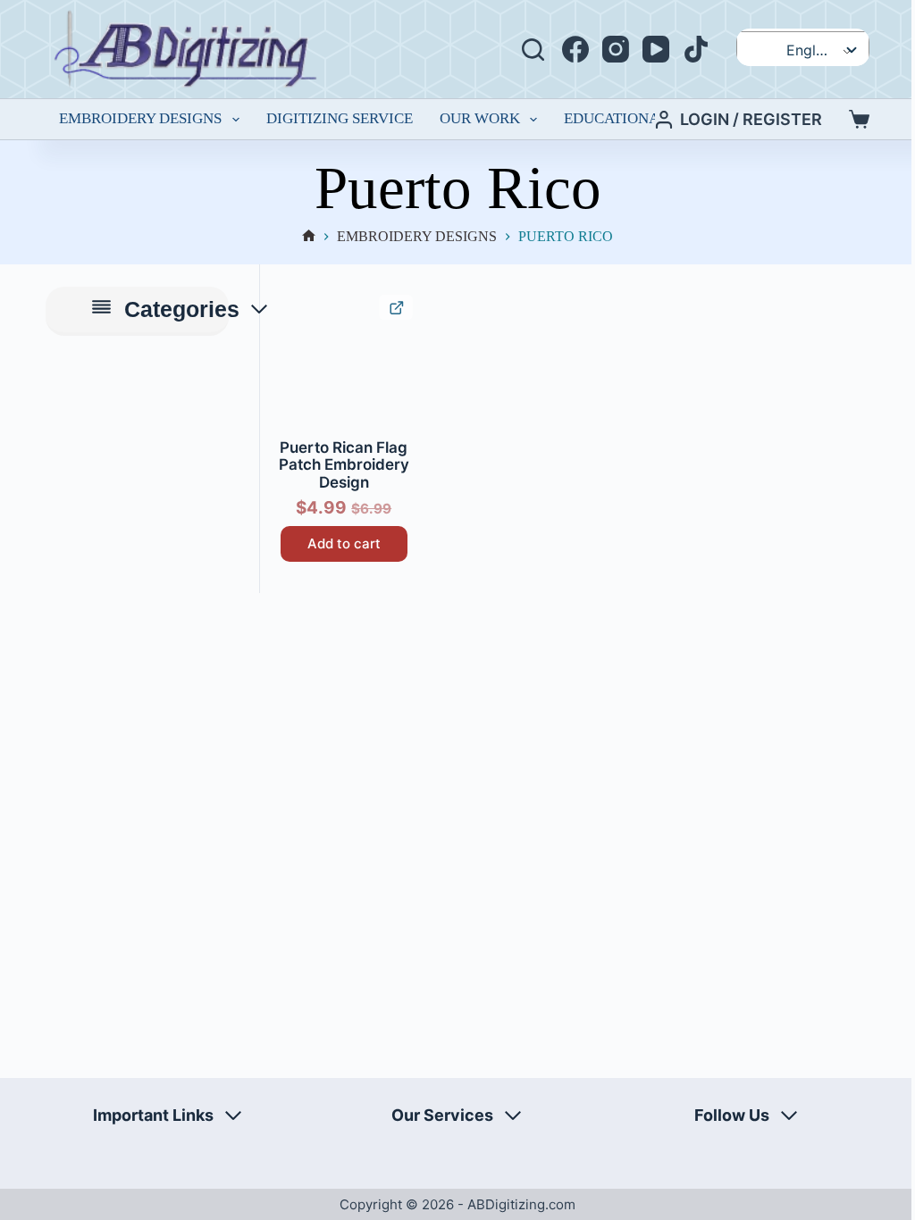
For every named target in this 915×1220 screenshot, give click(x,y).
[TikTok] (696, 49)
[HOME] (308, 237)
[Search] (533, 49)
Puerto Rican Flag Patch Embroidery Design (344, 465)
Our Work (480, 118)
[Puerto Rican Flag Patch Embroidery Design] (343, 363)
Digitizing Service (339, 118)
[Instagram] (615, 49)
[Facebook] (575, 49)
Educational (616, 118)
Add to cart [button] (344, 543)
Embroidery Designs (140, 118)
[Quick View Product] (395, 307)
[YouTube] (655, 49)
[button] (292, 310)
